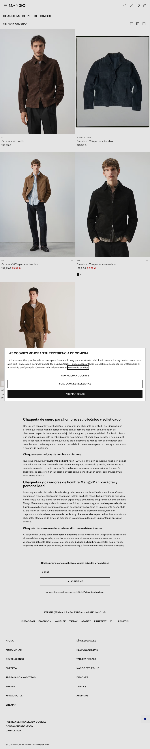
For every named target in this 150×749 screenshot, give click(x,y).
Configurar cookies (75, 375)
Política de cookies (78, 367)
